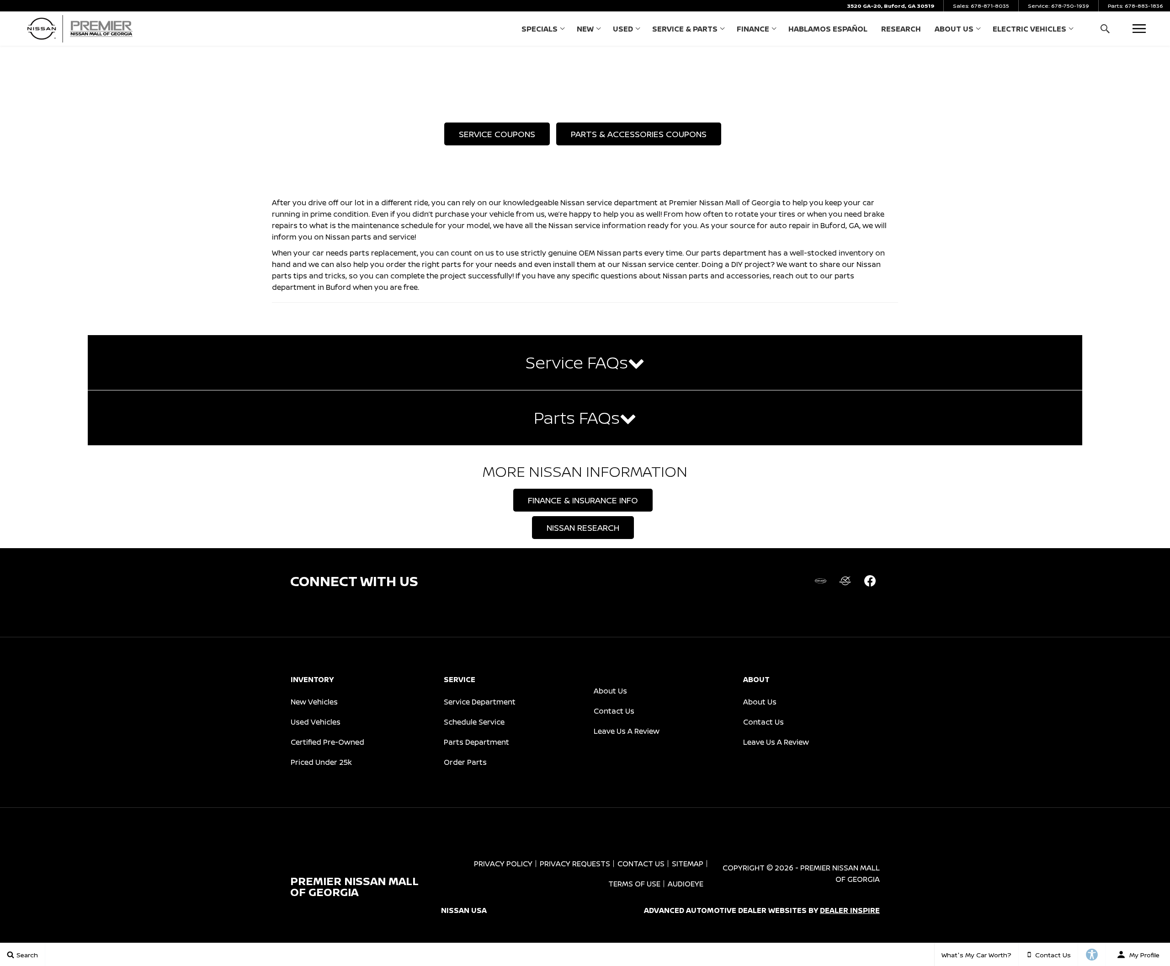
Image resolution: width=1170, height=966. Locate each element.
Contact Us (614, 711)
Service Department (480, 702)
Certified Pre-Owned (327, 742)
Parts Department (476, 742)
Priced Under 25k (321, 762)
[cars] (820, 581)
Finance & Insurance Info (583, 500)
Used (623, 29)
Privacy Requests (575, 864)
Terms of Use (634, 884)
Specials (539, 29)
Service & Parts (685, 29)
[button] (1105, 28)
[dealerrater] (845, 581)
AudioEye (685, 884)
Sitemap (687, 864)
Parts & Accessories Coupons (639, 133)
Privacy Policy (503, 864)
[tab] (585, 362)
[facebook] (870, 581)
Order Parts (465, 762)
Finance (753, 29)
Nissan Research (583, 527)
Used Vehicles (315, 722)
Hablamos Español (827, 29)
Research (901, 29)
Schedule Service (474, 722)
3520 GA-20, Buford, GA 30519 (890, 6)
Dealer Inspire (850, 910)
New (585, 29)
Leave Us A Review (626, 731)
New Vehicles (314, 702)
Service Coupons (497, 133)
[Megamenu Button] (1139, 28)
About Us (954, 29)
